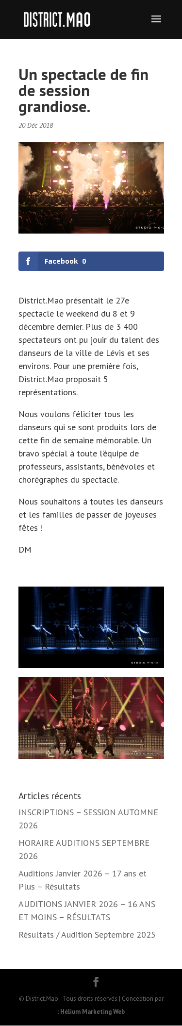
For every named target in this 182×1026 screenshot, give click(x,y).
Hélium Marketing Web (92, 1012)
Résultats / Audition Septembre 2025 (87, 934)
